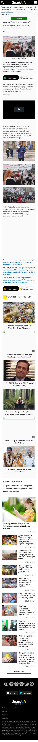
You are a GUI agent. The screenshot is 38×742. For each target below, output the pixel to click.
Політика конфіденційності (11, 708)
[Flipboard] (26, 684)
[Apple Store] (12, 693)
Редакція (5, 715)
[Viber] (16, 684)
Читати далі (19, 671)
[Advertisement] (19, 238)
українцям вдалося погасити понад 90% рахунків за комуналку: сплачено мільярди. (18, 279)
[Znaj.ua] (19, 2)
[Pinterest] (32, 684)
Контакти (5, 718)
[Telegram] (11, 684)
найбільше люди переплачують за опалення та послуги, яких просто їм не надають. (18, 261)
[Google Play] (26, 693)
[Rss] (6, 684)
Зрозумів (19, 18)
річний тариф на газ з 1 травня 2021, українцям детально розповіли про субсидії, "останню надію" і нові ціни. (19, 270)
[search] (2, 2)
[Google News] (21, 684)
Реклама (4, 711)
